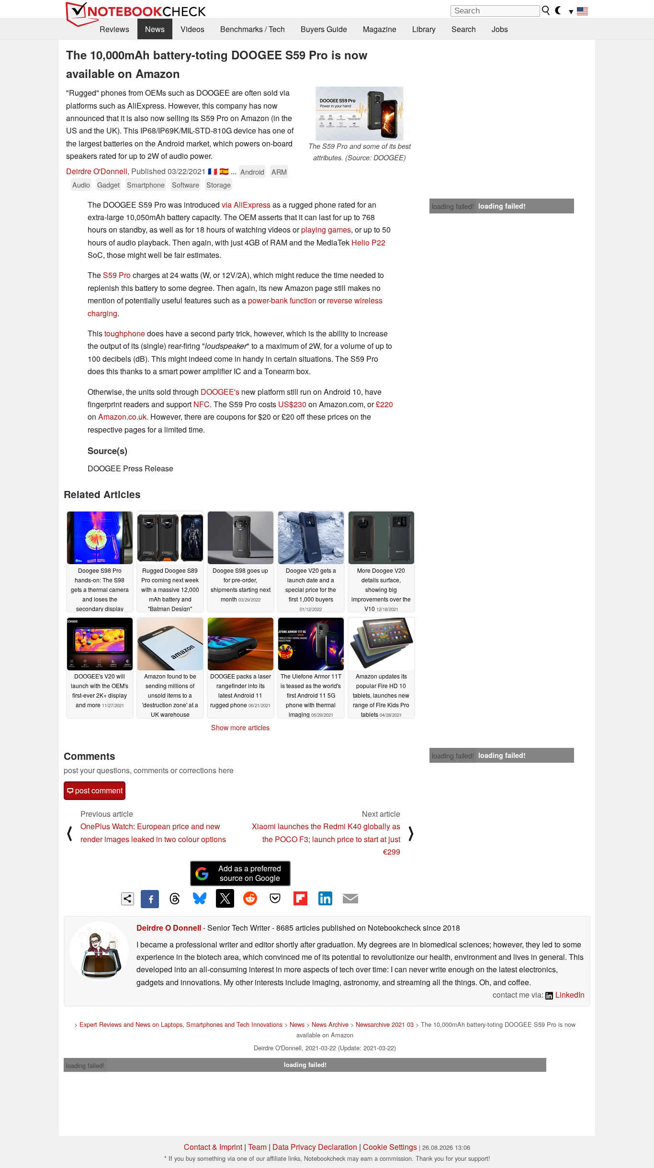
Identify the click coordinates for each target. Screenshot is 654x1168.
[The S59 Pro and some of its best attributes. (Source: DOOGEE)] (359, 114)
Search (463, 28)
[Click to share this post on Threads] (175, 899)
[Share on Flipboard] (300, 898)
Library (424, 28)
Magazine (379, 28)
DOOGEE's (220, 391)
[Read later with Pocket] (275, 898)
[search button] (546, 10)
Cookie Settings (390, 1146)
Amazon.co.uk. (123, 416)
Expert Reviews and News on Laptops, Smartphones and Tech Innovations (180, 1024)
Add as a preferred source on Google (249, 873)
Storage (218, 184)
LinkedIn (569, 994)
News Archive (330, 1024)
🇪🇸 (224, 171)
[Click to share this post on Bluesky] (200, 899)
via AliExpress (246, 204)
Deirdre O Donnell (168, 927)
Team (257, 1146)
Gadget (108, 184)
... (234, 171)
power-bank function (282, 300)
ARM (279, 172)
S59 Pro (117, 274)
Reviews (114, 28)
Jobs (500, 28)
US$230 (292, 404)
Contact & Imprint (213, 1146)
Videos (192, 28)
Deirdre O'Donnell (96, 171)
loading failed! (453, 206)
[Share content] (127, 898)
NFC (201, 404)
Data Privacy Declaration (314, 1146)
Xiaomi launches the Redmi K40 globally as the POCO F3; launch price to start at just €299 (326, 839)
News (155, 28)
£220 (384, 404)
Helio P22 (368, 242)
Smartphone (146, 184)
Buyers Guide (324, 28)
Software (185, 184)
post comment (98, 790)
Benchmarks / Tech (252, 28)
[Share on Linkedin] (325, 898)
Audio (81, 184)
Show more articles (240, 727)
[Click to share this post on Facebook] (150, 899)
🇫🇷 (212, 171)
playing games (326, 229)
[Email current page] (350, 899)
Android (252, 172)
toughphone (124, 333)
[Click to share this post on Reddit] (250, 898)
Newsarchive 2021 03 (385, 1024)
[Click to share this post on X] (225, 898)
